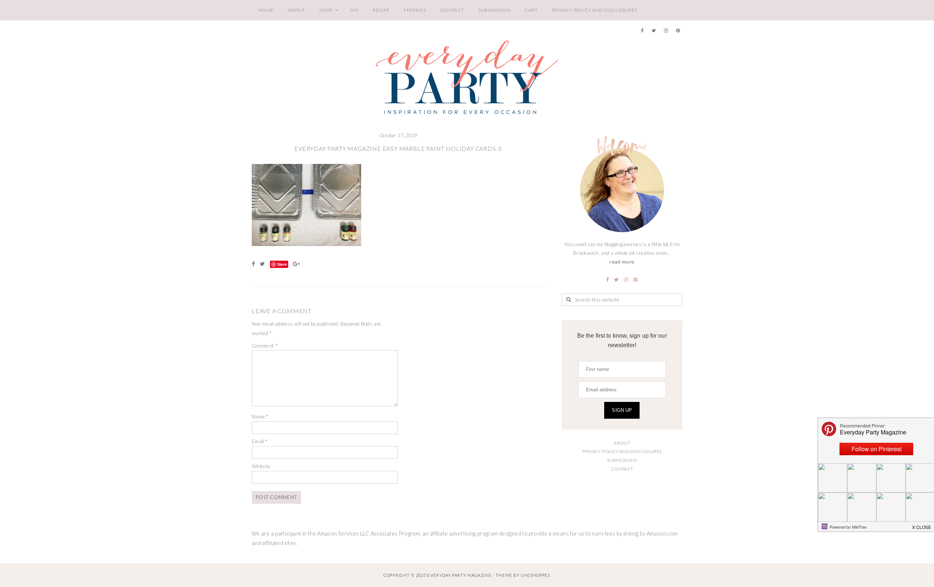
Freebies (415, 10)
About (296, 10)
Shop (326, 10)
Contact (452, 10)
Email (260, 441)
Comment (265, 345)
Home (266, 10)
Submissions (494, 10)
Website (261, 466)
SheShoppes (535, 575)
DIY (354, 10)
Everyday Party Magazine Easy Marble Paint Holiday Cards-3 (398, 148)
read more (622, 261)
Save (282, 264)
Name (260, 416)
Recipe (381, 10)
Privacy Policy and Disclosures (594, 10)
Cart (531, 10)
